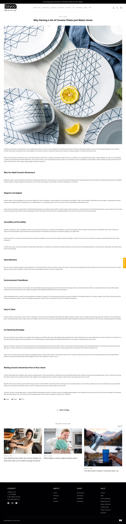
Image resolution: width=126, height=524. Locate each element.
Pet (74, 7)
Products (56, 495)
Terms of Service (106, 510)
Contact (103, 493)
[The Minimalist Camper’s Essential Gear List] (103, 447)
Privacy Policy (105, 507)
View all (120, 426)
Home (55, 493)
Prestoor (68, 7)
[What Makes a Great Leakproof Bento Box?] (63, 441)
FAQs (102, 495)
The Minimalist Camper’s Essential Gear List (101, 471)
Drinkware (61, 7)
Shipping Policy (105, 501)
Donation (103, 513)
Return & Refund (106, 504)
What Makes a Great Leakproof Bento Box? (60, 458)
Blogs (85, 7)
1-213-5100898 (12, 494)
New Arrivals (37, 7)
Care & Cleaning (105, 498)
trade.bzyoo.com (15, 499)
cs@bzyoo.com (12, 492)
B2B (90, 7)
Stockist (55, 501)
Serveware (79, 7)
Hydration (54, 7)
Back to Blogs (64, 410)
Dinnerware (45, 7)
